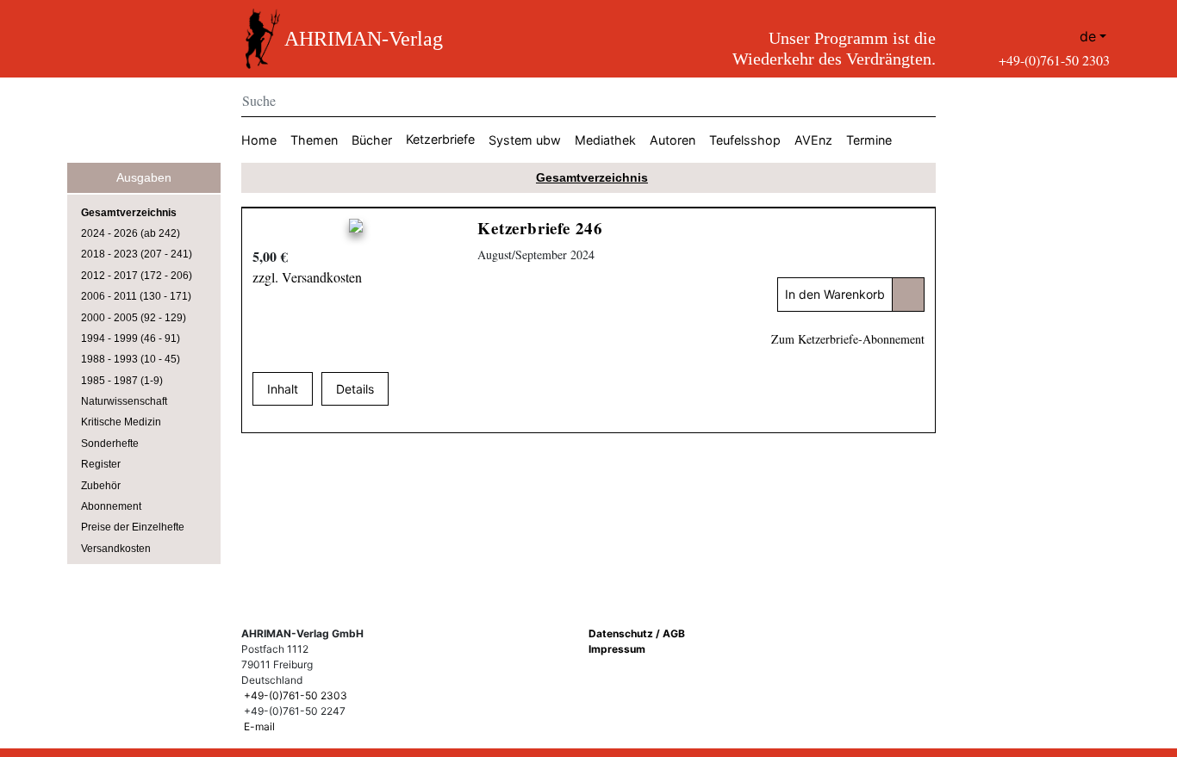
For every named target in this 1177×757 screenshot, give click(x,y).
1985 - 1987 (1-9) (122, 381)
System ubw (525, 140)
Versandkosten (116, 549)
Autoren (672, 140)
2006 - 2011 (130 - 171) (136, 296)
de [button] (1088, 36)
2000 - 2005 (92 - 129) (133, 318)
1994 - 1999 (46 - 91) (130, 338)
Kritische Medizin (121, 422)
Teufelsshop (745, 140)
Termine (869, 140)
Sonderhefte (110, 443)
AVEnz (813, 140)
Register (101, 464)
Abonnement (111, 506)
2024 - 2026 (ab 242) (130, 233)
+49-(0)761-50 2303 (1054, 60)
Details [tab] (355, 389)
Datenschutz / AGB (636, 633)
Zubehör (101, 486)
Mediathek (605, 140)
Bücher (372, 140)
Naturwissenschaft (124, 401)
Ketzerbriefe (440, 139)
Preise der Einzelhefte (132, 527)
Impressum (616, 648)
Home (259, 140)
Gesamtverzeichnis (129, 213)
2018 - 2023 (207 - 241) (136, 254)
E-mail (259, 726)
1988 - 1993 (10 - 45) (130, 359)
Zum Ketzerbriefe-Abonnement (848, 339)
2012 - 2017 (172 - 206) (136, 276)
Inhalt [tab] (282, 389)
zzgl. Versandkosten (307, 277)
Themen (314, 140)
